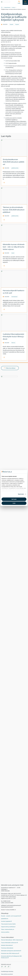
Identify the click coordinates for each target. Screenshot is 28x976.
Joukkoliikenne (4, 918)
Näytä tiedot (21, 494)
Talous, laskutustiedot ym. (7, 929)
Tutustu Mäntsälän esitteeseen (9, 942)
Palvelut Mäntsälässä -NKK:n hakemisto (11, 940)
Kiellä (14, 503)
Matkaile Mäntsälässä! (7, 945)
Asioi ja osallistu (5, 932)
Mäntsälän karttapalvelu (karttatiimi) (11, 950)
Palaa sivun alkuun (10, 368)
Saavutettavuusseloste (7, 974)
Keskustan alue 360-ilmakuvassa (10, 953)
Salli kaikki (14, 499)
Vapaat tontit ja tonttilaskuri (8, 926)
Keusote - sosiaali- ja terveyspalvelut (11, 916)
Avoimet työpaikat (6, 921)
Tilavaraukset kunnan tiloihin (8, 924)
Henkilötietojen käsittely (7, 971)
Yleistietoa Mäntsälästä (7, 948)
